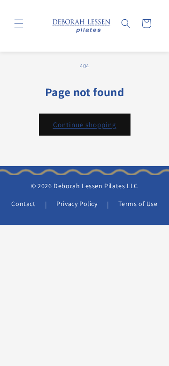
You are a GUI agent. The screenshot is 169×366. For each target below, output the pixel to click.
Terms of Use (137, 203)
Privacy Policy (76, 203)
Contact (23, 203)
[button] (18, 23)
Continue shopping (84, 124)
